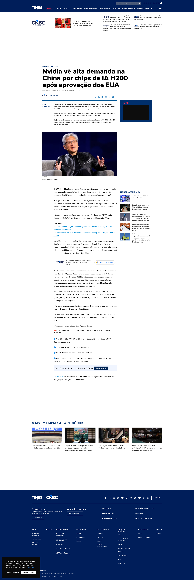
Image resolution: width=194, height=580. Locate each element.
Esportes (116, 8)
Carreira (139, 513)
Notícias (79, 533)
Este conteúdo (58, 377)
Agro (120, 535)
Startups (121, 563)
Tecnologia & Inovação (123, 539)
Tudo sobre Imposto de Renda (63, 553)
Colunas (159, 8)
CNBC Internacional (144, 518)
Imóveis (120, 544)
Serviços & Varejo (124, 548)
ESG (119, 559)
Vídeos (78, 541)
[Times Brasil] (37, 8)
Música (99, 541)
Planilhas (59, 544)
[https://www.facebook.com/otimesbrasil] (105, 498)
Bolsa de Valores (144, 537)
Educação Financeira (60, 534)
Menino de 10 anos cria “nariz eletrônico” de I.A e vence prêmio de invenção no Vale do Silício (147, 447)
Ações (140, 533)
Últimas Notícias (109, 518)
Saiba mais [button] (31, 567)
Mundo (66, 8)
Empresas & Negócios (145, 8)
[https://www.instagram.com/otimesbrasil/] (118, 498)
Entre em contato (75, 513)
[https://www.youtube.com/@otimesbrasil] (122, 498)
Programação (108, 513)
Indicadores (36, 539)
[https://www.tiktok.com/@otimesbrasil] (127, 498)
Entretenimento (128, 8)
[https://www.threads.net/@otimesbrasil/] (144, 498)
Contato (157, 498)
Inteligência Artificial (144, 509)
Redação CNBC (54, 95)
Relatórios (80, 537)
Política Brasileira (35, 543)
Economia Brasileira (35, 534)
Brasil (59, 8)
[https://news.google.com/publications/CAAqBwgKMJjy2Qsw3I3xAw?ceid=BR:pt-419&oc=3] (139, 498)
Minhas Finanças (90, 8)
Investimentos (105, 8)
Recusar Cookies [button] (13, 572)
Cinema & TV (101, 533)
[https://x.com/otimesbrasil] (110, 498)
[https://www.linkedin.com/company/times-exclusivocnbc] (114, 498)
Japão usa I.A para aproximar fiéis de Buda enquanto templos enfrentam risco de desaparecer (79, 447)
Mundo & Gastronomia (102, 545)
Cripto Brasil (77, 8)
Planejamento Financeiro (61, 540)
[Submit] (139, 3)
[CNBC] (38, 23)
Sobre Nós (106, 509)
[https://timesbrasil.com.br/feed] (135, 498)
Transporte (122, 556)
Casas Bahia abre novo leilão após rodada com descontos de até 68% (46, 446)
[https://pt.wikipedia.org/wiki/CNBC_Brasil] (131, 498)
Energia (121, 552)
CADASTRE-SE (38, 517)
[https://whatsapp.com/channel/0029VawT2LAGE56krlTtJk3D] (148, 498)
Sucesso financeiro (63, 548)
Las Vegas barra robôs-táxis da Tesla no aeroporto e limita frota (112, 446)
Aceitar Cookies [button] (28, 572)
